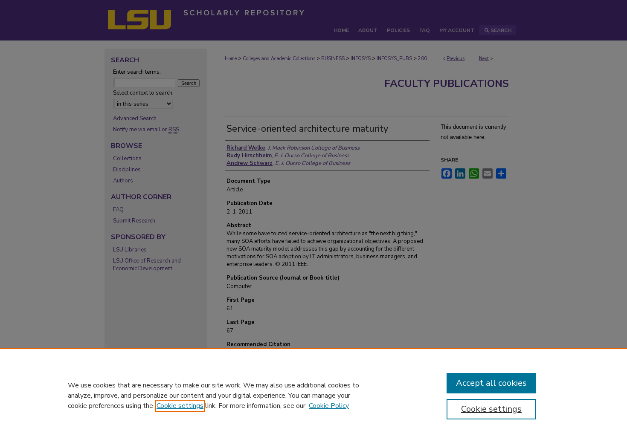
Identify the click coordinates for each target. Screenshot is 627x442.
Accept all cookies (491, 383)
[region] (313, 395)
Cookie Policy (329, 405)
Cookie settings (180, 405)
